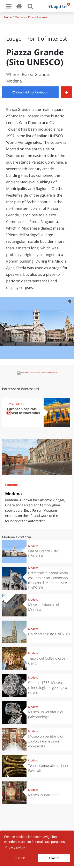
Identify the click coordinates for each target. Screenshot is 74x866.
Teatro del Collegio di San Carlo (48, 661)
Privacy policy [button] (15, 847)
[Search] (30, 6)
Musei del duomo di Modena (43, 607)
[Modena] (37, 457)
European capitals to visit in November (23, 411)
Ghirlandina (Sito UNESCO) (49, 634)
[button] (65, 412)
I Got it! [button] (20, 858)
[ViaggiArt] (19, 6)
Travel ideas (15, 404)
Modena (20, 17)
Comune (11, 485)
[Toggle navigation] (9, 6)
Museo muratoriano (44, 794)
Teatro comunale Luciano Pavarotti (48, 768)
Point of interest (38, 17)
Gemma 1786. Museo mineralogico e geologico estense (47, 687)
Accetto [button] (54, 858)
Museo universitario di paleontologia (45, 714)
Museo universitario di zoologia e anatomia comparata (45, 741)
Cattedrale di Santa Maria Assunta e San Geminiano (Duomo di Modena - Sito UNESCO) (48, 580)
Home (8, 17)
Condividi (31, 92)
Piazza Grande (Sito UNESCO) (43, 553)
